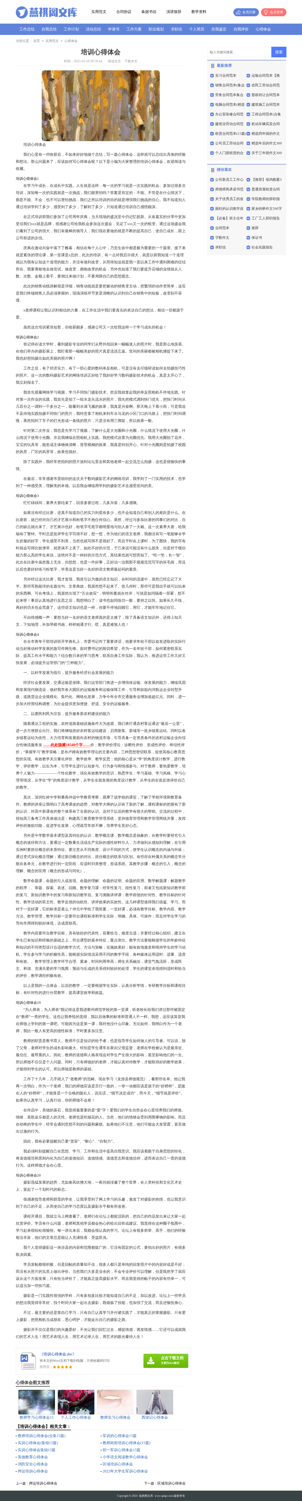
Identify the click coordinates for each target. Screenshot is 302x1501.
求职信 (176, 29)
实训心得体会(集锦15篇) (38, 1443)
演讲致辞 (173, 12)
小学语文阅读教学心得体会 (125, 1457)
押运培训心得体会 (33, 1471)
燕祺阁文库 (146, 1495)
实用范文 (98, 12)
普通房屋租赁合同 (266, 189)
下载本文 (131, 61)
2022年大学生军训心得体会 (125, 1471)
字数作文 (222, 238)
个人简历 (196, 29)
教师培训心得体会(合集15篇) (41, 1436)
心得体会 (263, 29)
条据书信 (148, 12)
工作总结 (26, 29)
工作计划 (71, 29)
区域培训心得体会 (118, 1464)
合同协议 (123, 12)
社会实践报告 (262, 247)
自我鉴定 (218, 29)
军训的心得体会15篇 (120, 1436)
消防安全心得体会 (33, 1464)
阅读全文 (114, 61)
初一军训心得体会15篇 (121, 1450)
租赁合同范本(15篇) (230, 133)
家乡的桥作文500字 (267, 208)
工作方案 (134, 29)
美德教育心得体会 (33, 1457)
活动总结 (93, 29)
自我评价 (241, 29)
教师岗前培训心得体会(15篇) (126, 1443)
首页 (36, 41)
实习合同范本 (225, 75)
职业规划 (156, 29)
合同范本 (222, 228)
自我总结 (49, 29)
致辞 (255, 228)
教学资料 (198, 12)
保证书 (257, 238)
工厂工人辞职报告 (266, 218)
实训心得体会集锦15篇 (36, 1450)
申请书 (113, 29)
